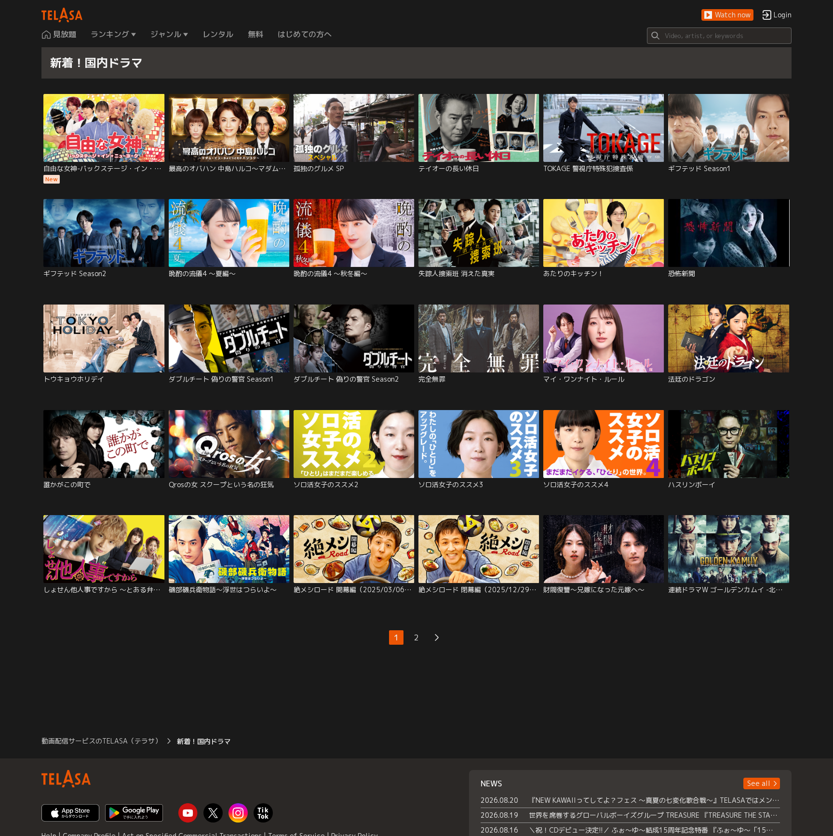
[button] (727, 15)
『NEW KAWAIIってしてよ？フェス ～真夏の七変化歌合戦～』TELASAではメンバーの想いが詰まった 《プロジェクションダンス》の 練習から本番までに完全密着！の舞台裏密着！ (654, 800)
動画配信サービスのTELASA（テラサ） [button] (101, 740)
